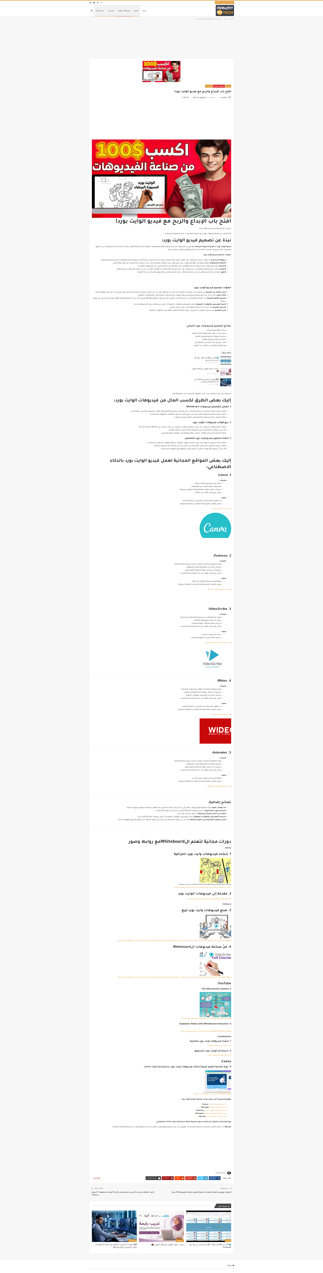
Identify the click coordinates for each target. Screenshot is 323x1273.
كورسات (110, 10)
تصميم (136, 10)
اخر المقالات (180, 1240)
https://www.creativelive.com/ (219, 1046)
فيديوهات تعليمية (124, 10)
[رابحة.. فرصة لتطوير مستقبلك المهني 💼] (225, 371)
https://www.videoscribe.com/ (219, 643)
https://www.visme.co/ (214, 1104)
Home (229, 1265)
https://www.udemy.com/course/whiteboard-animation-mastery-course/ (202, 888)
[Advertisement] (161, 39)
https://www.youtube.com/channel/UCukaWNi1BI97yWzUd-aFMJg (206, 1019)
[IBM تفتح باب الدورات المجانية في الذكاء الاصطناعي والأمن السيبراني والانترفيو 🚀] (225, 382)
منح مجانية (100, 10)
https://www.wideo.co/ (222, 715)
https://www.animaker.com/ (220, 786)
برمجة (144, 10)
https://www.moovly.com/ (212, 1116)
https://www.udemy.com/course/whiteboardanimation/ (209, 899)
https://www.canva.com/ (221, 509)
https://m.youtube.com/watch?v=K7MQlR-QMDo (212, 1094)
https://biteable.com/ (213, 1107)
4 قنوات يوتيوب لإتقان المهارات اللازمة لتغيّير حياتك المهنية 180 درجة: (201, 1192)
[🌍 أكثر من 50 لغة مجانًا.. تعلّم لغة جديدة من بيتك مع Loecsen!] (225, 361)
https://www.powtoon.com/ (220, 590)
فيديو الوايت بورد (220, 1173)
